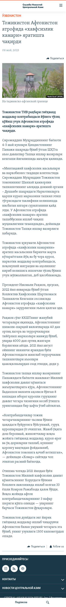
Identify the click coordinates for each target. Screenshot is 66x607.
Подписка (21, 602)
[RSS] (14, 568)
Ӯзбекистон (11, 16)
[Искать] (47, 602)
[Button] (55, 58)
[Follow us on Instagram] (5, 568)
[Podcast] (22, 568)
